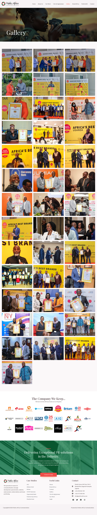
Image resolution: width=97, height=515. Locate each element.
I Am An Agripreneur (58, 4)
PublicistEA (84, 4)
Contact (92, 4)
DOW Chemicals (31, 491)
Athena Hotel (30, 487)
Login (50, 499)
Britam (28, 489)
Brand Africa (75, 4)
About (51, 484)
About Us (40, 4)
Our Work (48, 4)
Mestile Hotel (30, 499)
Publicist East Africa (32, 496)
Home (34, 4)
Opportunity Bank (31, 494)
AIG (28, 484)
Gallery (68, 4)
